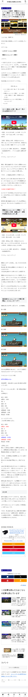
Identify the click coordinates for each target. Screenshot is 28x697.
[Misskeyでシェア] (23, 496)
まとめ (5, 103)
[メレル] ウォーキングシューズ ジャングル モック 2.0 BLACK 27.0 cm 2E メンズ (16, 531)
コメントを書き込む (14, 667)
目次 (12, 86)
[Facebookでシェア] (5, 501)
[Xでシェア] (5, 496)
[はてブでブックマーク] (17, 501)
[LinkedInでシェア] (14, 505)
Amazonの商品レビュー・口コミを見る (14, 540)
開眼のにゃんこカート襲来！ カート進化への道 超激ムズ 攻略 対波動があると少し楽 (14, 95)
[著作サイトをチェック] (7, 576)
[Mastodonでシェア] (11, 496)
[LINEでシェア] (23, 501)
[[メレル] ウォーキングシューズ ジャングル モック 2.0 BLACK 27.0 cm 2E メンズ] (5, 532)
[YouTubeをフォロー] (7, 580)
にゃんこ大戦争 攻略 (7, 8)
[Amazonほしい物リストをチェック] (20, 580)
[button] (25, 383)
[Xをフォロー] (20, 576)
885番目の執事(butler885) (14, 1)
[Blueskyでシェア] (17, 496)
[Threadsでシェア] (11, 501)
